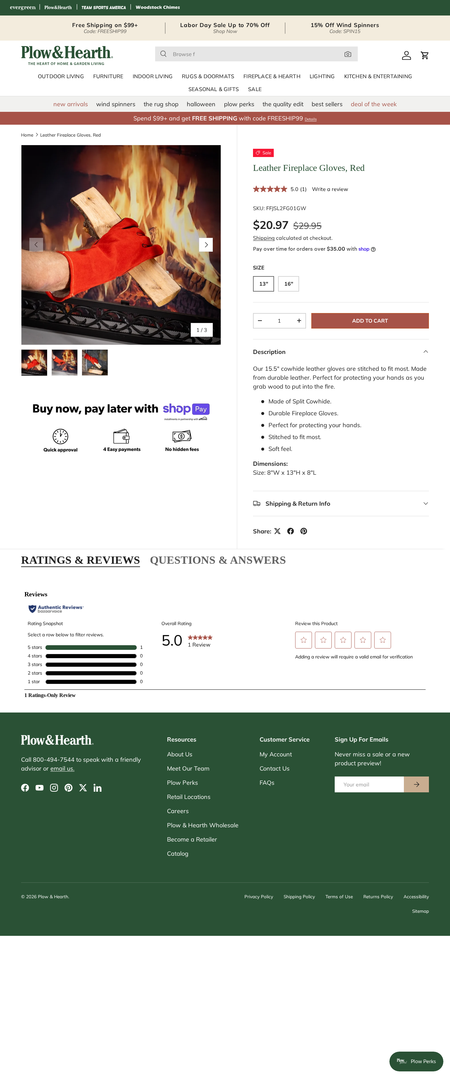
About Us (179, 754)
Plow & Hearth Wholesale (203, 825)
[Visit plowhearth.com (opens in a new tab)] (58, 7)
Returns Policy (378, 896)
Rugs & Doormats (208, 76)
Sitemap (420, 911)
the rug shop (161, 104)
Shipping (264, 238)
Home (27, 135)
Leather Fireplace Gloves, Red (70, 135)
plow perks (239, 104)
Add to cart (370, 320)
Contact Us (275, 768)
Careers (178, 811)
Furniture (108, 76)
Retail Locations (189, 797)
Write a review (330, 188)
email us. (62, 768)
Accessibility (416, 896)
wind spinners (115, 104)
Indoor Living (153, 76)
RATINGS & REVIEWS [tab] (80, 560)
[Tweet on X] (277, 531)
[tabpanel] (225, 640)
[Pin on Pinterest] (303, 531)
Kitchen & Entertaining (378, 76)
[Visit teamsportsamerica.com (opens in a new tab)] (104, 7)
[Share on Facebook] (290, 531)
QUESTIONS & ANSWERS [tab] (218, 560)
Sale (255, 89)
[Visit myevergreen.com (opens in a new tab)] (23, 7)
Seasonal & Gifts (213, 89)
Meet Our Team (188, 768)
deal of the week (374, 104)
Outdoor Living (61, 76)
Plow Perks (182, 782)
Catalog (177, 853)
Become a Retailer (192, 839)
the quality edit (283, 104)
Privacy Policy (258, 896)
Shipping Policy (299, 896)
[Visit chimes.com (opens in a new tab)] (157, 7)
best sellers (327, 104)
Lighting (322, 76)
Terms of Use (339, 896)
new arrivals (70, 104)
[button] (425, 55)
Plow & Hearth (53, 896)
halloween (201, 104)
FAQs (267, 782)
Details (311, 119)
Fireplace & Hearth (271, 76)
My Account (276, 754)
